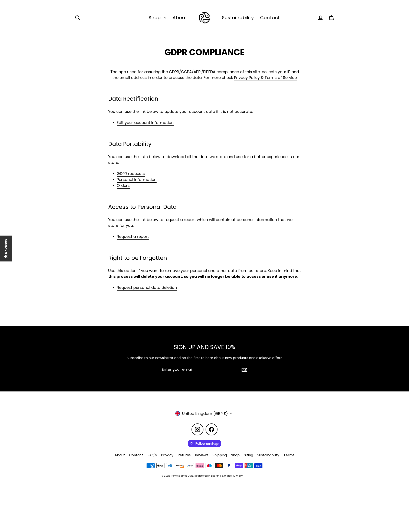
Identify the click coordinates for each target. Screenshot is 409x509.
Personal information (137, 179)
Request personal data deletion (147, 287)
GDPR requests (131, 173)
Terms (289, 455)
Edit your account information (145, 122)
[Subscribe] (243, 369)
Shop (155, 17)
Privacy (167, 455)
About (180, 17)
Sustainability (238, 17)
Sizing (248, 455)
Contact (270, 17)
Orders (123, 185)
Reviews (201, 455)
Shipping (220, 455)
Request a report (133, 236)
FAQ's (152, 455)
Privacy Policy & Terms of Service (265, 77)
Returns (184, 455)
